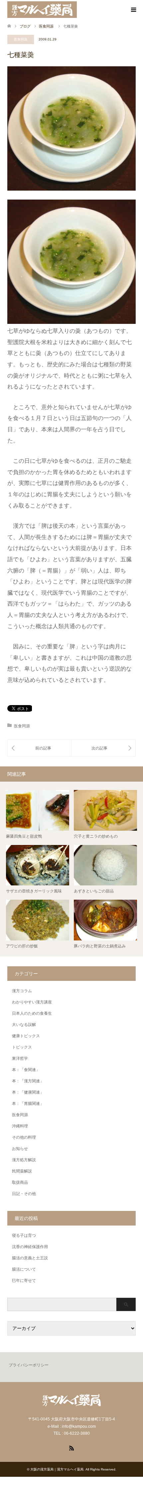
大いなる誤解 (24, 1024)
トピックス (22, 1047)
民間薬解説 (22, 1171)
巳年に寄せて (24, 1280)
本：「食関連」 (26, 1069)
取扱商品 (20, 1182)
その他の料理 (24, 1137)
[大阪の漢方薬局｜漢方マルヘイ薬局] (42, 9)
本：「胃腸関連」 (28, 1103)
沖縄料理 (20, 1126)
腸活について (24, 1269)
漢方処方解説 (24, 1160)
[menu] (133, 10)
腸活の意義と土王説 (30, 1258)
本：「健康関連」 (28, 1092)
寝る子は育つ (24, 1235)
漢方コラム (22, 991)
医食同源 (20, 39)
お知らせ (20, 1148)
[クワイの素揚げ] (103, 748)
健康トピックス (26, 1036)
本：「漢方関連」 (28, 1081)
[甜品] (39, 748)
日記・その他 (24, 1193)
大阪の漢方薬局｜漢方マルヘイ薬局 (56, 1469)
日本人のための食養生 (32, 1013)
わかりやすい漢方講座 (32, 1002)
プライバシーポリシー (29, 1365)
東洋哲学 (20, 1058)
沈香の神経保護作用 (30, 1246)
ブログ (25, 26)
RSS (71, 1447)
